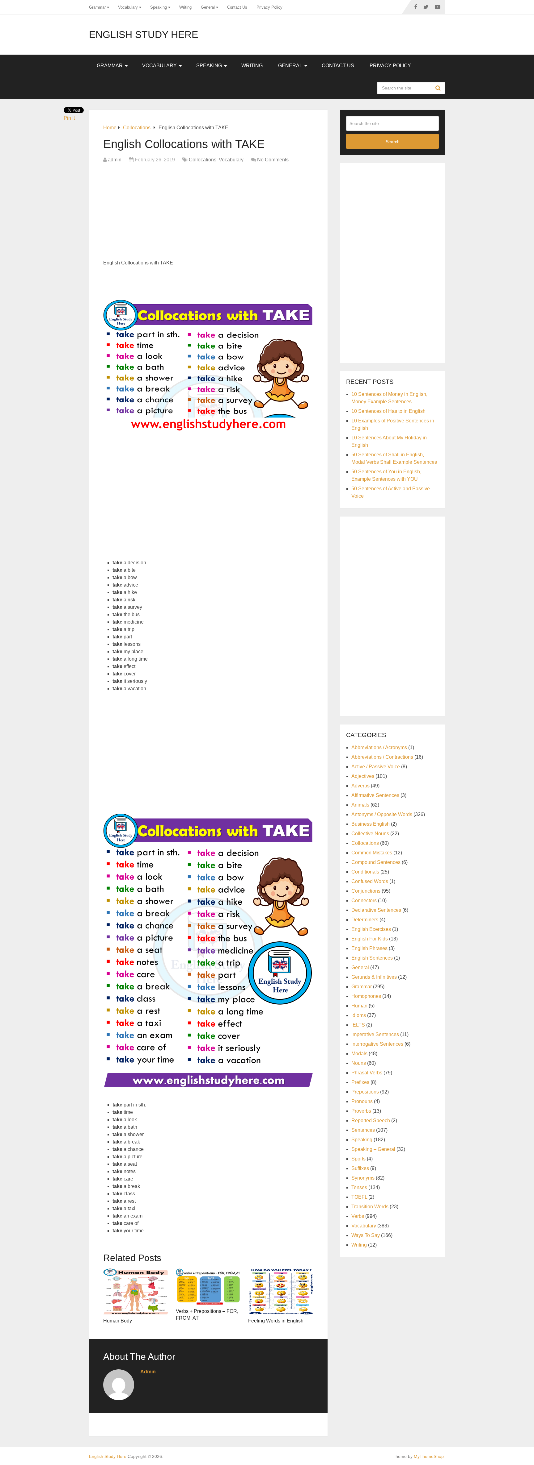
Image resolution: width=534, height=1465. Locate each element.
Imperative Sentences (375, 1034)
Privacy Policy (269, 7)
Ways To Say (365, 1235)
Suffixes (360, 1168)
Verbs (357, 1216)
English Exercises (371, 929)
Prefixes (360, 1082)
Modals (359, 1053)
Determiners (364, 919)
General (208, 7)
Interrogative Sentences (377, 1044)
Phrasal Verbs (366, 1072)
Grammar (97, 7)
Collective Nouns (370, 833)
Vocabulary (128, 7)
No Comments (273, 159)
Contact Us (237, 7)
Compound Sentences (375, 862)
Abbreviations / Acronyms (379, 747)
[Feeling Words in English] (280, 1291)
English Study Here (143, 34)
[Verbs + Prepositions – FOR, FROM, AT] (208, 1286)
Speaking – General (373, 1149)
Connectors (364, 900)
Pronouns (362, 1101)
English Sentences (372, 958)
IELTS (358, 1024)
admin (114, 159)
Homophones (366, 996)
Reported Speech (370, 1120)
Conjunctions (365, 891)
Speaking (158, 7)
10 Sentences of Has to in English (388, 411)
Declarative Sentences (376, 910)
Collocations (202, 159)
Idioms (358, 1015)
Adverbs (360, 785)
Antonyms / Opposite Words (381, 814)
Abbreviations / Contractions (382, 757)
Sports (358, 1158)
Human (359, 1005)
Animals (360, 804)
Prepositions (365, 1091)
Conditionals (365, 871)
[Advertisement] (208, 213)
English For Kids (369, 938)
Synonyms (363, 1178)
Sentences (363, 1130)
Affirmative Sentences (375, 795)
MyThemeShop (429, 1456)
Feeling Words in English (275, 1320)
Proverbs (361, 1111)
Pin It (69, 118)
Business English (370, 824)
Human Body (117, 1320)
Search (439, 88)
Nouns (358, 1063)
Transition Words (369, 1206)
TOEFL (359, 1197)
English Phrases (369, 948)
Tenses (359, 1187)
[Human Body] (135, 1291)
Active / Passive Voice (375, 766)
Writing (185, 7)
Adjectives (362, 776)
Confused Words (369, 881)
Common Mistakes (371, 852)
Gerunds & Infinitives (374, 977)
